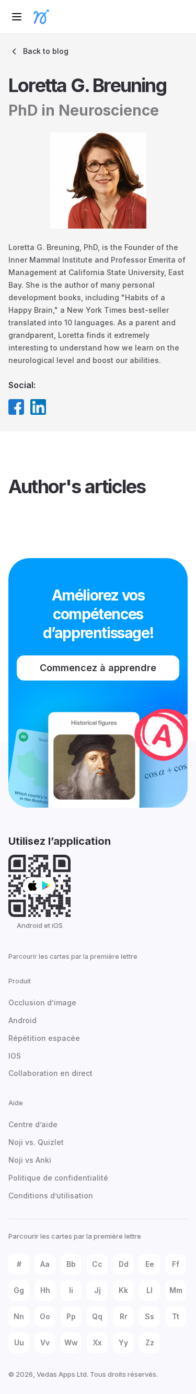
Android (22, 1020)
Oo (45, 1316)
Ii (71, 1290)
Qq (97, 1316)
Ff (175, 1264)
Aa (45, 1264)
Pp (71, 1316)
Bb (71, 1264)
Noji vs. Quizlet (36, 1142)
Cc (97, 1264)
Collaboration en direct (50, 1073)
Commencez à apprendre (98, 667)
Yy (123, 1342)
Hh (45, 1290)
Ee (149, 1264)
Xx (97, 1342)
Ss (149, 1316)
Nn (19, 1316)
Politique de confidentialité (58, 1177)
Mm (175, 1290)
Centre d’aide (32, 1124)
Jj (97, 1290)
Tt (175, 1316)
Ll (149, 1290)
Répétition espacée (44, 1038)
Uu (19, 1342)
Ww (71, 1342)
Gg (19, 1290)
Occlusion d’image (42, 1002)
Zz (149, 1342)
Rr (124, 1316)
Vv (45, 1342)
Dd (124, 1264)
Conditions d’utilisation (50, 1195)
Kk (123, 1290)
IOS (14, 1055)
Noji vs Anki (29, 1159)
